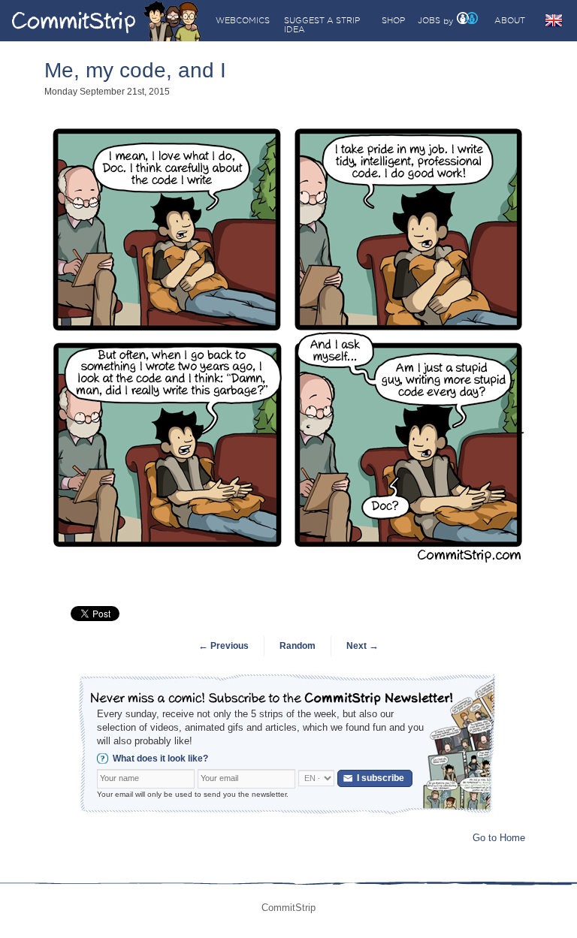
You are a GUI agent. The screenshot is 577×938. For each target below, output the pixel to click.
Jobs (429, 20)
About (509, 20)
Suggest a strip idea (322, 25)
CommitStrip (106, 20)
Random (297, 646)
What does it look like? (160, 758)
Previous (223, 646)
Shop (393, 20)
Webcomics (243, 20)
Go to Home (499, 837)
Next (362, 646)
